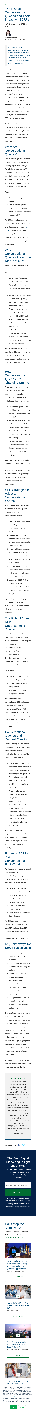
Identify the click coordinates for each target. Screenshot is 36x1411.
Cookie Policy (20, 1396)
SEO (6, 4)
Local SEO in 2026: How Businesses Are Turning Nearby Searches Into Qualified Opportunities (17, 1265)
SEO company (19, 1027)
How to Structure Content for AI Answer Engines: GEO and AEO (17, 1383)
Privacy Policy (11, 1396)
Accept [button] (14, 1407)
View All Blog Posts (14, 1238)
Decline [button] (22, 1407)
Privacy (25, 1204)
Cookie (8, 1206)
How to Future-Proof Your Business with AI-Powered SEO (18, 1305)
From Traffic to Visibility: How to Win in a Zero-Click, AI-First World (17, 1344)
